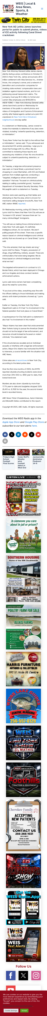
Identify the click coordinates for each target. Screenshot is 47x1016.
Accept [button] (24, 1010)
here (34, 425)
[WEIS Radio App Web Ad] (23, 908)
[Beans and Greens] (23, 499)
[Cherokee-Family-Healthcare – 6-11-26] (23, 825)
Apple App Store (11, 422)
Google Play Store (34, 422)
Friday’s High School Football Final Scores (8, 460)
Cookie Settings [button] (11, 1010)
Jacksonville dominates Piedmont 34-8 (38, 460)
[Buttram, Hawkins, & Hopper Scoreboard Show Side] (23, 871)
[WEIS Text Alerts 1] (23, 944)
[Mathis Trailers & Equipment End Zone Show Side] (23, 743)
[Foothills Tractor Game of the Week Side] (23, 780)
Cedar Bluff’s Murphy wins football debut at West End (23, 462)
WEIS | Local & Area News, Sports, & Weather (25, 9)
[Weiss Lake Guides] (23, 706)
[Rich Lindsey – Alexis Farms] (23, 627)
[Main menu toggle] (42, 8)
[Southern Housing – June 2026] (23, 579)
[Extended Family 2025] (23, 535)
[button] (5, 434)
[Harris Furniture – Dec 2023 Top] (23, 669)
